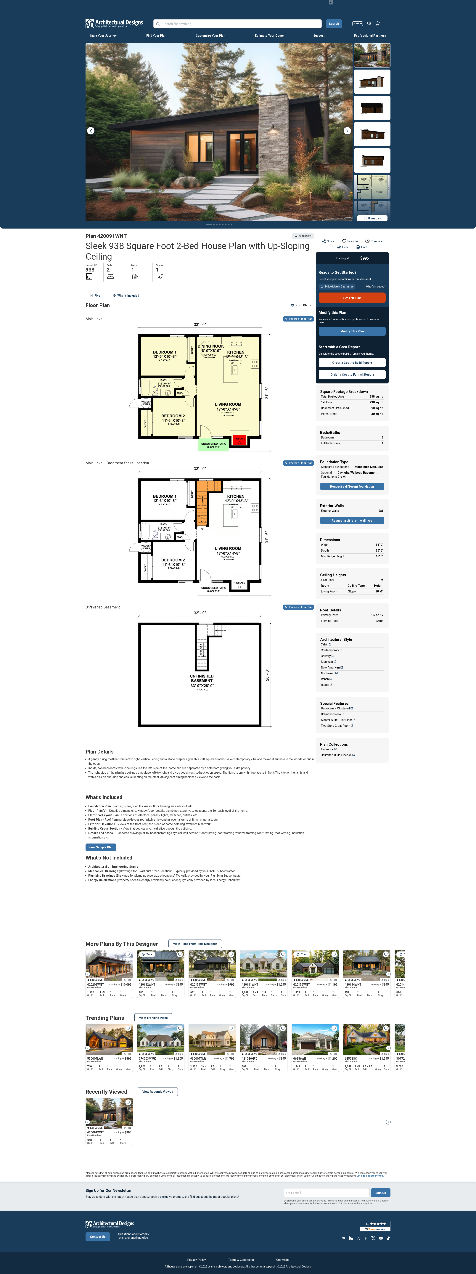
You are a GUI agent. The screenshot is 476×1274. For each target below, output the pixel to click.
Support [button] (318, 35)
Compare (376, 241)
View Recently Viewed (157, 1091)
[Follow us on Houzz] (351, 1238)
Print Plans (303, 305)
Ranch (325, 679)
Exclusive (327, 749)
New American (330, 667)
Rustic (325, 685)
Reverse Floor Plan (300, 318)
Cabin (324, 644)
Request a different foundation (352, 486)
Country (326, 656)
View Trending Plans (153, 1018)
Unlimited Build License (336, 755)
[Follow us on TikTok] (388, 1238)
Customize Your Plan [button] (210, 35)
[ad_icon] (114, 23)
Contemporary (330, 650)
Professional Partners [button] (370, 35)
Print (364, 247)
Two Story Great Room (335, 725)
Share (331, 241)
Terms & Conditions (241, 1260)
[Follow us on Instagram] (358, 1238)
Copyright (282, 1260)
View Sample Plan (101, 847)
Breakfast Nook (331, 714)
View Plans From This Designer (195, 944)
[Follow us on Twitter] (373, 1238)
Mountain (327, 661)
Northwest (328, 673)
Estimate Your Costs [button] (269, 35)
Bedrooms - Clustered (335, 708)
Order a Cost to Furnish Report (352, 374)
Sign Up (380, 1193)
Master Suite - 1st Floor (336, 720)
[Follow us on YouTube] (381, 1238)
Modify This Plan (352, 331)
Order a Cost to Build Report (352, 362)
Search (334, 23)
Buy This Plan (352, 298)
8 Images (374, 218)
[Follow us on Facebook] (366, 1238)
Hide (345, 247)
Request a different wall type (352, 520)
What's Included (128, 295)
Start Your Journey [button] (103, 35)
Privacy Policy (196, 1260)
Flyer (98, 295)
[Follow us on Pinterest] (343, 1238)
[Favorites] (369, 23)
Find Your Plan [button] (156, 35)
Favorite (352, 241)
